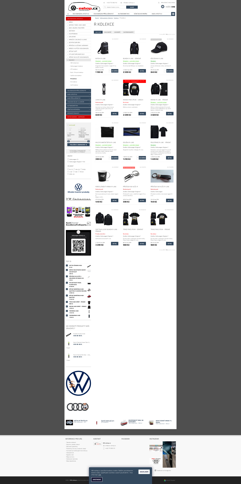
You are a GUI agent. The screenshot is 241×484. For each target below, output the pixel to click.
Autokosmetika (123, 14)
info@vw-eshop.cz (110, 445)
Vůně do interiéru (140, 14)
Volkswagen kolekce (76, 66)
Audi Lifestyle (157, 14)
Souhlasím (144, 472)
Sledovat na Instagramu (164, 470)
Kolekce (71, 60)
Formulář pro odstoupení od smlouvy (76, 450)
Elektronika (73, 33)
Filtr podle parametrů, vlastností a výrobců (78, 151)
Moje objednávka (71, 461)
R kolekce (73, 78)
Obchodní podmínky (72, 446)
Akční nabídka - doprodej (76, 117)
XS (82, 171)
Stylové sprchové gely (77, 54)
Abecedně (98, 32)
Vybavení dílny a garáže (75, 102)
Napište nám (70, 455)
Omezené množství (82, 130)
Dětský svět (73, 51)
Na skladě (72, 125)
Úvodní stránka (68, 13)
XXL (77, 169)
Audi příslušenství (73, 98)
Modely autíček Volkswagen (79, 48)
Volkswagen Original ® (77, 161)
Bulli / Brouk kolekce (76, 72)
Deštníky (72, 31)
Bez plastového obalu (70, 134)
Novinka (82, 128)
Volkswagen (73, 159)
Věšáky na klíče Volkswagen (79, 57)
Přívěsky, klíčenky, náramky (78, 45)
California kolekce (75, 75)
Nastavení (97, 479)
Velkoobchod (70, 452)
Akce (70, 128)
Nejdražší (117, 32)
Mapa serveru (70, 457)
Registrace (172, 2)
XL (71, 169)
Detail (142, 71)
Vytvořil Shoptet (170, 480)
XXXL (72, 174)
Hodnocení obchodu (72, 459)
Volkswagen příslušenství (103, 14)
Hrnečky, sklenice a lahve (78, 39)
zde (99, 475)
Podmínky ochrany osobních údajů (76, 448)
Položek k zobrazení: (78, 144)
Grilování (72, 36)
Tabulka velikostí (71, 442)
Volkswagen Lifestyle (81, 14)
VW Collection (74, 63)
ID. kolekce (73, 82)
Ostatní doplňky (74, 42)
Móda (71, 22)
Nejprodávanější (128, 32)
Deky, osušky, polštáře (76, 28)
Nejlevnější (107, 32)
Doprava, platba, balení (73, 444)
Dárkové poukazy (73, 113)
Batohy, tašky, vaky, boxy (77, 25)
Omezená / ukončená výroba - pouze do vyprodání (84, 135)
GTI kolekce (73, 69)
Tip (70, 130)
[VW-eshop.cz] (84, 7)
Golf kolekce (74, 85)
